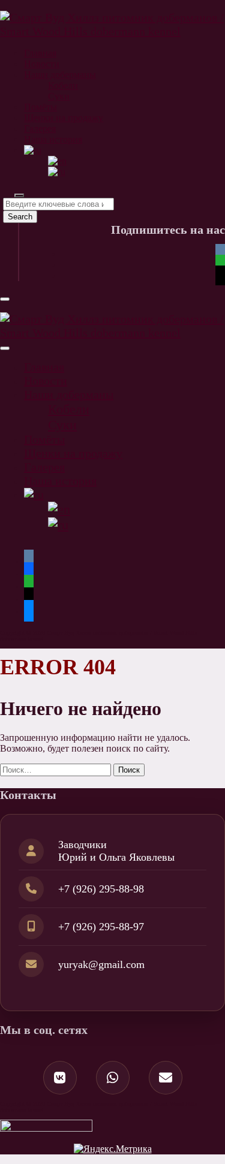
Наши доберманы (60, 75)
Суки (59, 96)
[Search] (19, 195)
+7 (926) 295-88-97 (101, 927)
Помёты (40, 107)
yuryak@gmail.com (101, 964)
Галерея (40, 128)
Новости (41, 64)
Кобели (63, 85)
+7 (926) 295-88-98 (101, 889)
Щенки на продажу (63, 118)
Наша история (53, 139)
